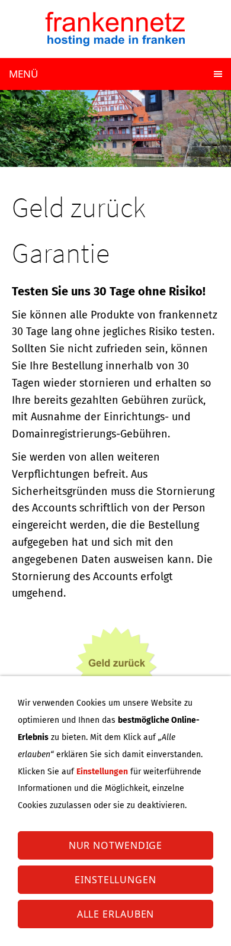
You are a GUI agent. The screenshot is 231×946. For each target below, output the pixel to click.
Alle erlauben (116, 914)
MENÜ (23, 74)
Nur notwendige (116, 845)
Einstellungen (115, 879)
